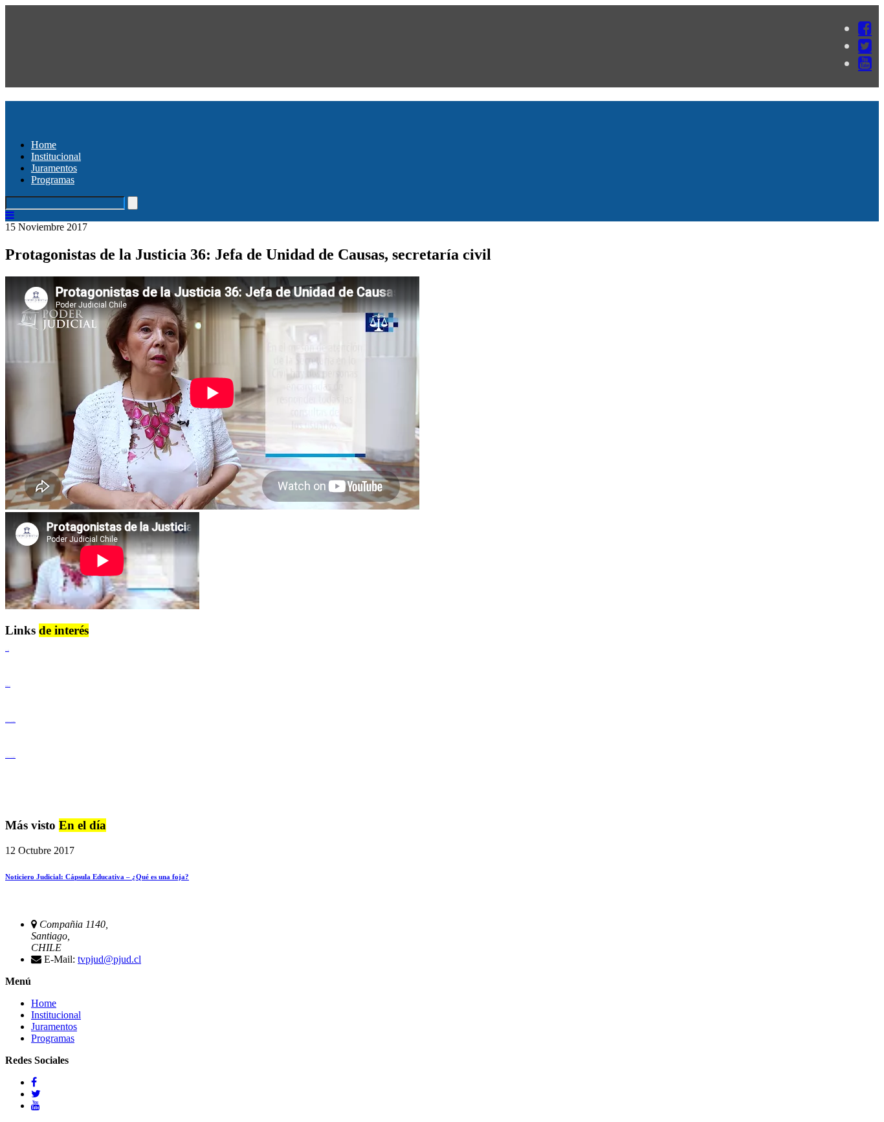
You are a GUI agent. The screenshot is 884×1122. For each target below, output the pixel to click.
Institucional (56, 156)
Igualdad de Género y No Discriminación (10, 721)
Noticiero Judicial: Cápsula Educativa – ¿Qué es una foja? (97, 877)
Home (43, 144)
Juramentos (54, 168)
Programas (52, 179)
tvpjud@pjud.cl (109, 959)
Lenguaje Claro (7, 650)
